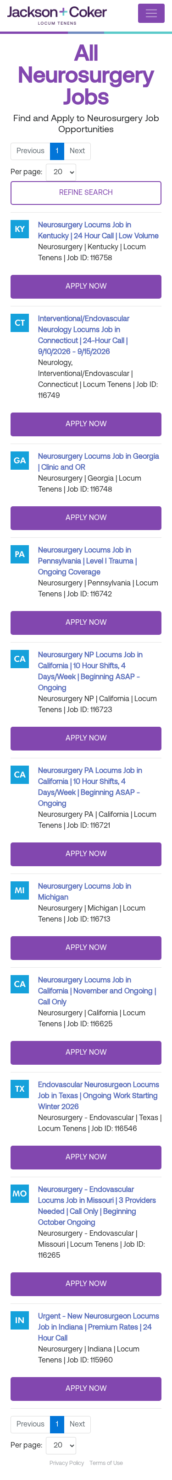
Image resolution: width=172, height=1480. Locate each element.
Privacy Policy (67, 1463)
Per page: (26, 172)
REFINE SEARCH (86, 193)
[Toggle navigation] (151, 13)
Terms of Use (106, 1463)
